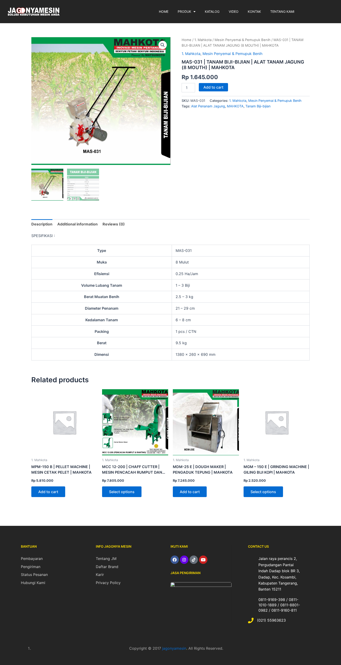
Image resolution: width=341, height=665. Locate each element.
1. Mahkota (203, 40)
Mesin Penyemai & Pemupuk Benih (242, 40)
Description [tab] (41, 224)
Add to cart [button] (48, 491)
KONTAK (254, 11)
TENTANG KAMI (282, 11)
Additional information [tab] (77, 224)
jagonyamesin (174, 648)
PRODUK (184, 11)
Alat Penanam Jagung (208, 106)
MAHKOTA (235, 106)
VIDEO (233, 11)
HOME (163, 11)
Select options (122, 491)
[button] (162, 45)
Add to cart (213, 87)
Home (186, 40)
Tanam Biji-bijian (257, 106)
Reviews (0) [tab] (114, 224)
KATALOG (212, 11)
